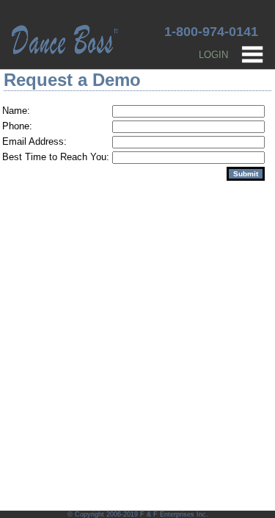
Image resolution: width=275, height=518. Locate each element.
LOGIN (213, 54)
